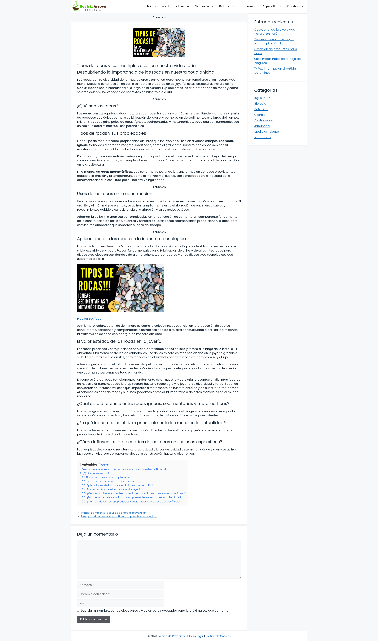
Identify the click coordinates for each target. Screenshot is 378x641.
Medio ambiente (175, 6)
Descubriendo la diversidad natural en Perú (274, 31)
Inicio (151, 6)
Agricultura (272, 6)
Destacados (263, 120)
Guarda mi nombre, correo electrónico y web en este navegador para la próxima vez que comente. (154, 611)
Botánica (226, 6)
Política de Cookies (218, 636)
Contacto (295, 6)
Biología (260, 103)
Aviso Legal (196, 636)
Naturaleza (204, 6)
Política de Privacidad (172, 636)
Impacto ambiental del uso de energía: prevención (113, 513)
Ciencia (259, 115)
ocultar (104, 464)
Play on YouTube (89, 319)
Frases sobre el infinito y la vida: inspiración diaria (274, 41)
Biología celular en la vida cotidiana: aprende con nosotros (119, 516)
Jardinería (248, 6)
